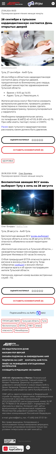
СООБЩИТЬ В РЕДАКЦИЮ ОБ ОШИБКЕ (21, 370)
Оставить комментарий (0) (28, 150)
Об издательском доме (15, 349)
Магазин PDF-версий (13, 352)
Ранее (4, 127)
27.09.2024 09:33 (8, 11)
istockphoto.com (9, 67)
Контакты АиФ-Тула (36, 360)
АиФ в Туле (22, 226)
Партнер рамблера (24, 441)
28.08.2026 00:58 (9, 173)
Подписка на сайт (12, 360)
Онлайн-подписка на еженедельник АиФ (25, 356)
